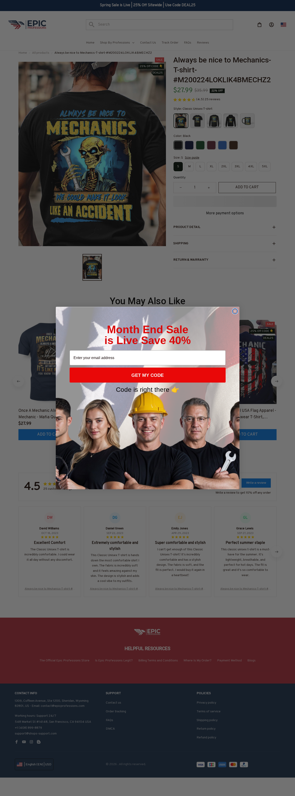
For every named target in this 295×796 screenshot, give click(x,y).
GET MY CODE (147, 375)
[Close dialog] (235, 311)
